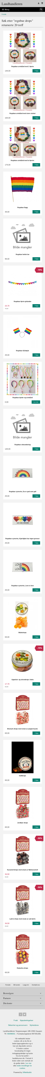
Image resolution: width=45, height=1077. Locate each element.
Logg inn (26, 985)
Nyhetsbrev (34, 1025)
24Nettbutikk (27, 1072)
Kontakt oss (36, 985)
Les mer (28, 1063)
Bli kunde (17, 985)
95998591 (11, 1034)
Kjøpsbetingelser (26, 1020)
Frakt (16, 1020)
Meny (6, 9)
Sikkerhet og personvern (18, 1025)
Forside (4, 14)
